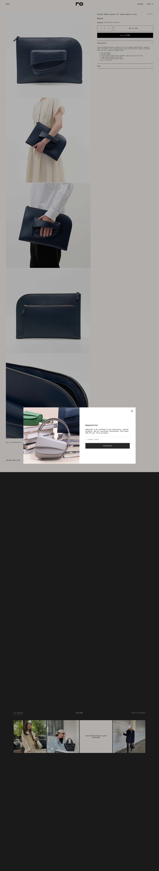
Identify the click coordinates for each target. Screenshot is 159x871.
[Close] (132, 411)
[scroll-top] (155, 867)
